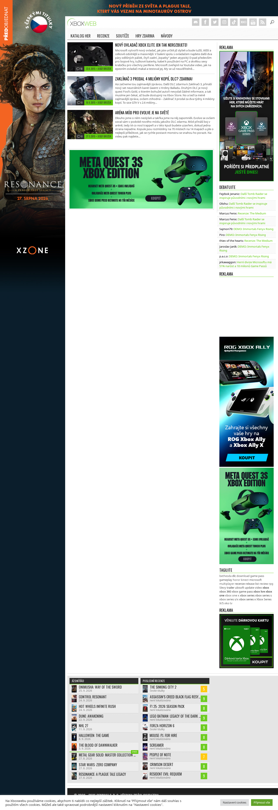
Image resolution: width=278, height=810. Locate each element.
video (258, 588)
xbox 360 (225, 591)
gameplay (225, 580)
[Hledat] (272, 22)
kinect (245, 580)
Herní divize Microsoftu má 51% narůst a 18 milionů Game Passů (245, 264)
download (243, 576)
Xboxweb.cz (83, 22)
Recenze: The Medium (252, 213)
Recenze (103, 36)
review (264, 584)
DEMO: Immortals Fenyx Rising (253, 229)
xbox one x (232, 595)
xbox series (247, 595)
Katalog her (81, 36)
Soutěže (122, 36)
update (249, 588)
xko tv (228, 603)
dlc (234, 576)
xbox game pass (242, 591)
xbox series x (247, 599)
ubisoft (239, 588)
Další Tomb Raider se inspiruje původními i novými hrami (243, 196)
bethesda (225, 576)
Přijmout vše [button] (262, 802)
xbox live (259, 591)
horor (236, 580)
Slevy (222, 588)
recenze (240, 584)
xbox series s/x (228, 599)
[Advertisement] (246, 309)
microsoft (255, 580)
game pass (257, 576)
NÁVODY (166, 36)
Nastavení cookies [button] (234, 802)
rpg (271, 584)
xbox (266, 588)
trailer (230, 588)
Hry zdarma (145, 36)
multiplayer (226, 584)
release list (252, 584)
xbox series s (263, 595)
